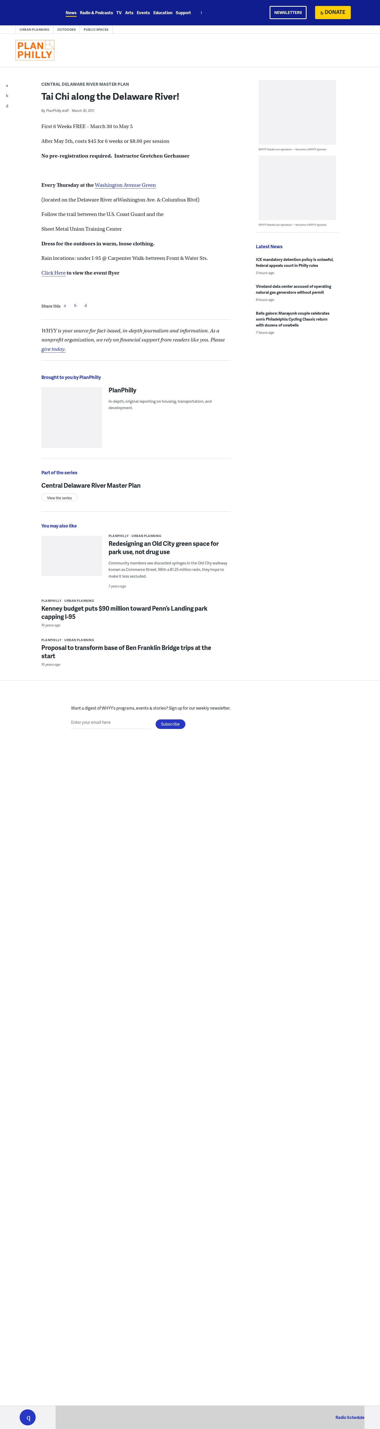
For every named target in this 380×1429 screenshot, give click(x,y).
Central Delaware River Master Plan (85, 84)
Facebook (65, 305)
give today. (53, 349)
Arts (129, 12)
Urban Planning (34, 29)
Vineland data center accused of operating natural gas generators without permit (293, 289)
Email (85, 305)
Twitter (75, 305)
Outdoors (66, 29)
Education (162, 12)
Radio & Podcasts (96, 12)
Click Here (53, 273)
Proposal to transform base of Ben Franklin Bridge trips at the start (126, 651)
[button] (28, 1417)
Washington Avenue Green (125, 185)
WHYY (34, 12)
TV (119, 12)
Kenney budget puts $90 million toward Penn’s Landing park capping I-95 (124, 612)
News (71, 12)
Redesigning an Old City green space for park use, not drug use (164, 547)
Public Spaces (96, 29)
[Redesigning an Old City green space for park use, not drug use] (71, 559)
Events (143, 12)
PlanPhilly (122, 390)
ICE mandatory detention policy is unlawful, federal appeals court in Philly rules (295, 262)
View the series (59, 497)
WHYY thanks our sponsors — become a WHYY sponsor (292, 149)
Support (183, 12)
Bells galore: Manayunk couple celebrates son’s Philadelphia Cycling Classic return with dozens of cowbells (293, 319)
